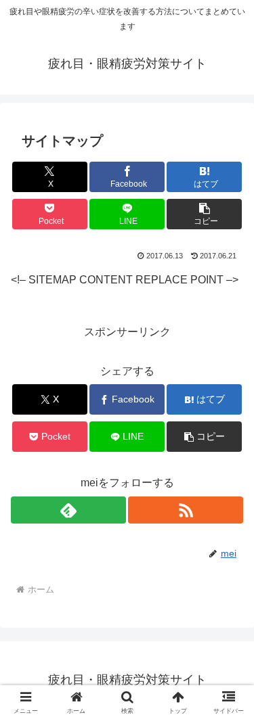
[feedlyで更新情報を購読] (68, 510)
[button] (204, 214)
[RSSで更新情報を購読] (185, 510)
